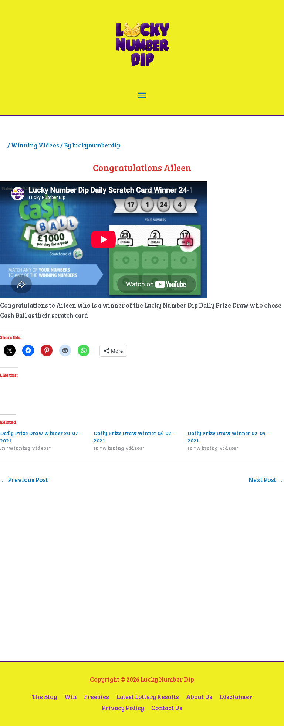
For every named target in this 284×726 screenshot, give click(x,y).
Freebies (96, 696)
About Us (199, 696)
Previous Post (24, 479)
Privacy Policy (123, 707)
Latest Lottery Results (147, 696)
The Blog (44, 696)
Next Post (265, 479)
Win (70, 696)
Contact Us (166, 707)
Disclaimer (236, 696)
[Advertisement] (53, 584)
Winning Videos (35, 145)
